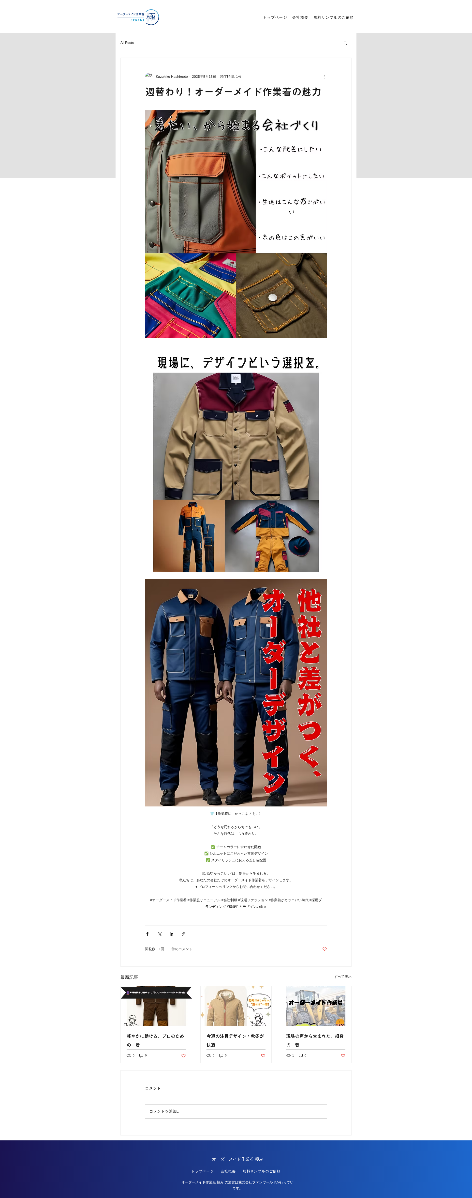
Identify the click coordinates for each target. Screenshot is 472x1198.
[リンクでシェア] (183, 933)
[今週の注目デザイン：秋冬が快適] (236, 1006)
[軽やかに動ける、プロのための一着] (156, 1006)
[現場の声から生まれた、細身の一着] (315, 1006)
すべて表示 (343, 976)
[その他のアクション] (324, 76)
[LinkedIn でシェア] (171, 933)
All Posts (127, 43)
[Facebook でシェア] (147, 933)
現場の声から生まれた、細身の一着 (315, 1040)
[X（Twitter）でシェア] (159, 933)
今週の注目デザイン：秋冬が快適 (235, 1040)
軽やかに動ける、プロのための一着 (155, 1040)
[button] (345, 43)
